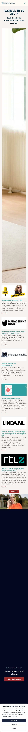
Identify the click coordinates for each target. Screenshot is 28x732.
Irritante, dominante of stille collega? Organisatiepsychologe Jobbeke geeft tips (13, 434)
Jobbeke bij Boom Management (11, 398)
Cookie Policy (14, 716)
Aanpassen (14, 724)
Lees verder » (4, 313)
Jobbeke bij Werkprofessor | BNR (11, 300)
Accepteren (14, 720)
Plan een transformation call (14, 679)
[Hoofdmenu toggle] (24, 3)
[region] (14, 718)
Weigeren (14, 728)
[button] (14, 491)
